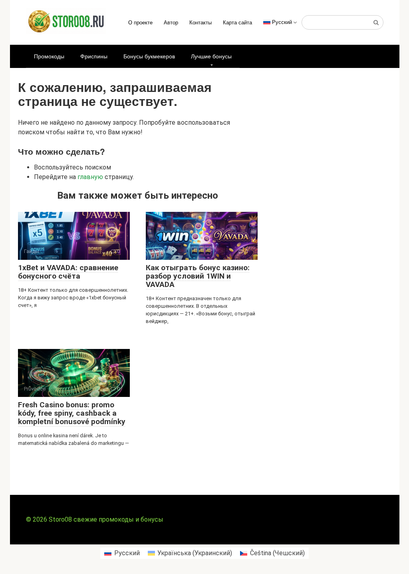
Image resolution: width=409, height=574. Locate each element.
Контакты (200, 22)
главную (90, 177)
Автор (171, 22)
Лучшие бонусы (211, 56)
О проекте (140, 22)
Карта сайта (237, 22)
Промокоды (49, 56)
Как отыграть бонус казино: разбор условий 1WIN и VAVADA (198, 276)
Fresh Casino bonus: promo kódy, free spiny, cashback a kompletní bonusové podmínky (71, 413)
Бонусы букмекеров (149, 56)
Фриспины (93, 56)
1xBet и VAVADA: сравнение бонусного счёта (68, 272)
